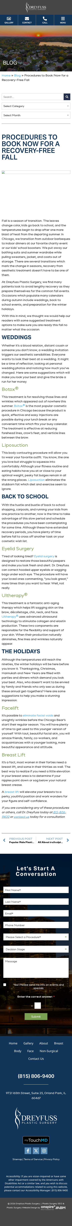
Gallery (28, 1043)
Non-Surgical (49, 1051)
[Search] (67, 96)
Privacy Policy (52, 1159)
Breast (58, 1043)
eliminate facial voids (38, 715)
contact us (21, 817)
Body (17, 1051)
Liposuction (36, 480)
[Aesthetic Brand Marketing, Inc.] (60, 1207)
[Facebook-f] (28, 1150)
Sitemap (17, 1159)
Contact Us (36, 1059)
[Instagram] (44, 1150)
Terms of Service (33, 1159)
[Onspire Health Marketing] (48, 1207)
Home (6, 75)
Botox (19, 406)
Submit (36, 1016)
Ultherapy (10, 616)
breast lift (12, 792)
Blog (17, 75)
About (43, 1043)
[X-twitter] (36, 1150)
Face (30, 1051)
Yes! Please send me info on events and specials (38, 986)
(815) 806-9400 (36, 1076)
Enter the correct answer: (36, 996)
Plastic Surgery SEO (52, 1203)
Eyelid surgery (44, 556)
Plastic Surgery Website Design (22, 1207)
